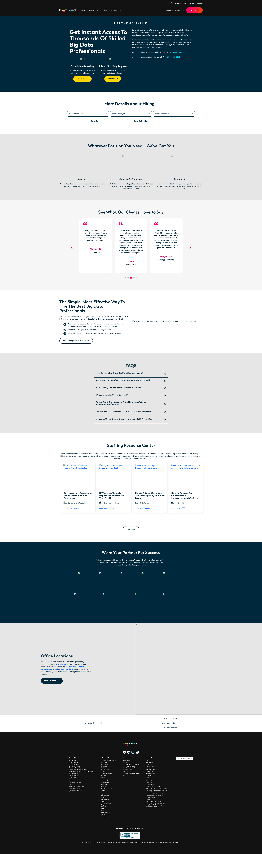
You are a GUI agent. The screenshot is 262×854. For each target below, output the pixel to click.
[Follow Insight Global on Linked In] (128, 752)
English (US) (181, 758)
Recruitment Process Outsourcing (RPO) (81, 771)
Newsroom (149, 771)
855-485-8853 (197, 4)
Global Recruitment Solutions (78, 770)
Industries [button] (106, 10)
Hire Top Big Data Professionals (76, 340)
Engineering (104, 779)
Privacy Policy (150, 784)
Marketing (104, 801)
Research (149, 775)
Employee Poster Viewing (154, 805)
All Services (72, 760)
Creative (103, 771)
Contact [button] (178, 4)
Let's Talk (194, 10)
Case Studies (150, 773)
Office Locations (151, 770)
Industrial (104, 790)
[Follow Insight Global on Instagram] (124, 752)
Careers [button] (178, 10)
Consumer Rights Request (154, 794)
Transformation (74, 792)
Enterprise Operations (75, 788)
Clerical (103, 768)
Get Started (113, 79)
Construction (105, 770)
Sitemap (149, 799)
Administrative (105, 764)
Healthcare (104, 784)
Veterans (149, 764)
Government (105, 783)
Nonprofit (104, 805)
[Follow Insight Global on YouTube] (132, 752)
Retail (102, 808)
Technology (104, 814)
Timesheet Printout (129, 766)
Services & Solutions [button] (89, 10)
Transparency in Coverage (154, 796)
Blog (147, 777)
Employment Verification (131, 768)
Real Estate (104, 807)
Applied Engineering (75, 790)
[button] (125, 277)
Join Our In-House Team (131, 773)
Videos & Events (151, 781)
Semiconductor (106, 812)
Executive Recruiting (75, 768)
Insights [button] (117, 10)
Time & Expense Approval (131, 764)
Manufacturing (105, 799)
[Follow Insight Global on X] (137, 752)
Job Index (126, 775)
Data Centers (73, 784)
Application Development (77, 786)
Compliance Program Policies (155, 803)
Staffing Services (74, 764)
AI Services (72, 777)
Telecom (103, 816)
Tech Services (73, 775)
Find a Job (126, 762)
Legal (102, 794)
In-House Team (128, 770)
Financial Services (106, 781)
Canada (44, 669)
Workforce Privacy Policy (153, 786)
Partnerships (150, 766)
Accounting (104, 762)
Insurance (104, 792)
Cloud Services (73, 781)
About (148, 760)
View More (131, 529)
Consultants (127, 760)
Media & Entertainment (108, 803)
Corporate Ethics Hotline (153, 801)
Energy (103, 777)
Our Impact (150, 762)
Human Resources (106, 788)
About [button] (168, 10)
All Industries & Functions (108, 760)
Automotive (104, 766)
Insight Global (131, 744)
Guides (148, 779)
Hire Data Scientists (170, 728)
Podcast (149, 783)
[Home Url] (67, 11)
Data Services (73, 779)
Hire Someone (73, 773)
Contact (148, 768)
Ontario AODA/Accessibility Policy (156, 788)
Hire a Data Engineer (169, 723)
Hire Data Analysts (170, 718)
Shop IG (125, 771)
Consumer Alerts (151, 807)
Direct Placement (74, 766)
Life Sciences (105, 796)
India (51, 669)
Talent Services (73, 762)
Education (104, 775)
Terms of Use (150, 797)
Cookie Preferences (152, 792)
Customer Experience (75, 783)
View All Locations (52, 681)
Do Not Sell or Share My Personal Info (157, 790)
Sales (102, 810)
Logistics (103, 797)
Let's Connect (82, 79)
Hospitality (104, 786)
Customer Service (106, 773)
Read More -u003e (71, 509)
